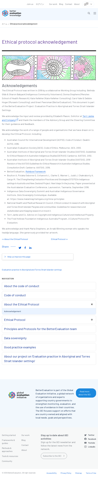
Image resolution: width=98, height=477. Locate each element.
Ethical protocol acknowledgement (23, 24)
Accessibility (52, 473)
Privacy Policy (66, 473)
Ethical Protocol (14, 319)
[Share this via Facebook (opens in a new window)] (25, 247)
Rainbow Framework (36, 171)
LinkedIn (91, 447)
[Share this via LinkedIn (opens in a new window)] (30, 247)
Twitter (91, 435)
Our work (53, 4)
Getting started (9, 435)
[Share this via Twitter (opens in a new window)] (20, 247)
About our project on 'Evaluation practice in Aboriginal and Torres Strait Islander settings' (47, 358)
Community (7, 461)
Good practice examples (20, 347)
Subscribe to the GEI (52, 456)
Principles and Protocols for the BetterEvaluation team (40, 329)
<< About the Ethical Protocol (15, 239)
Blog (61, 4)
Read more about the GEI (84, 393)
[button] (89, 13)
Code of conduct (15, 295)
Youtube (91, 443)
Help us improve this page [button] (18, 256)
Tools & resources (10, 456)
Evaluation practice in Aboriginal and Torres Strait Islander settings (32, 269)
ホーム (4, 24)
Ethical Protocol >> (59, 239)
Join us (30, 4)
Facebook (92, 439)
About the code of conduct (21, 286)
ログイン (40, 4)
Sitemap (78, 473)
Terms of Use (91, 473)
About (77, 4)
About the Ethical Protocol (21, 304)
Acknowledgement (12, 311)
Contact (68, 4)
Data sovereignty (15, 338)
